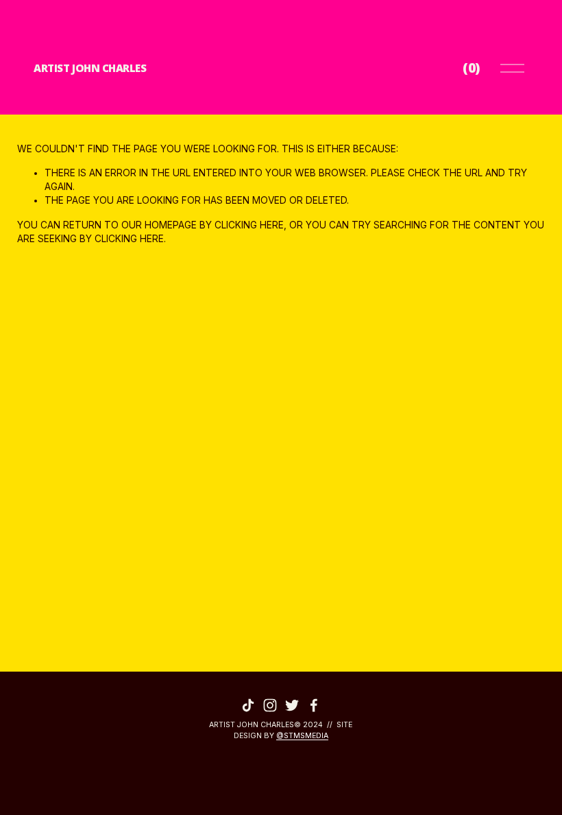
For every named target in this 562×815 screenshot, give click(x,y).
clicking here (249, 225)
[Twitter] (292, 705)
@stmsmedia (302, 735)
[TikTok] (248, 705)
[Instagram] (270, 705)
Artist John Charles (90, 68)
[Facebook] (314, 705)
